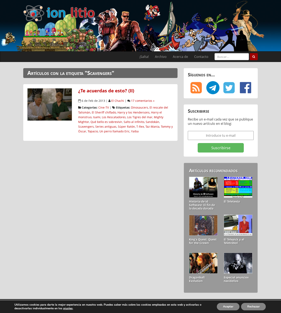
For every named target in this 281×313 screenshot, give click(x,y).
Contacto (201, 56)
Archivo (161, 56)
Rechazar (253, 306)
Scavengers (86, 126)
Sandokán (152, 122)
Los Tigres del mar (139, 117)
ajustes (68, 308)
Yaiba (135, 131)
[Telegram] (212, 87)
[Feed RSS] (196, 87)
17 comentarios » (142, 101)
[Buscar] (254, 56)
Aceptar (228, 306)
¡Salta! (144, 56)
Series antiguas (105, 126)
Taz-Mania (152, 126)
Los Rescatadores (114, 117)
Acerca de (180, 56)
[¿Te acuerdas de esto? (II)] (49, 104)
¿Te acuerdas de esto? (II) (106, 90)
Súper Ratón (126, 126)
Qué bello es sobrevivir (106, 122)
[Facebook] (245, 87)
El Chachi (117, 101)
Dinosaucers (139, 107)
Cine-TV (103, 107)
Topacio (93, 131)
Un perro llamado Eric (114, 131)
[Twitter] (229, 87)
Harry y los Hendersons (133, 112)
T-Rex (140, 126)
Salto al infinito (134, 122)
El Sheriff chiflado (104, 112)
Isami (96, 117)
